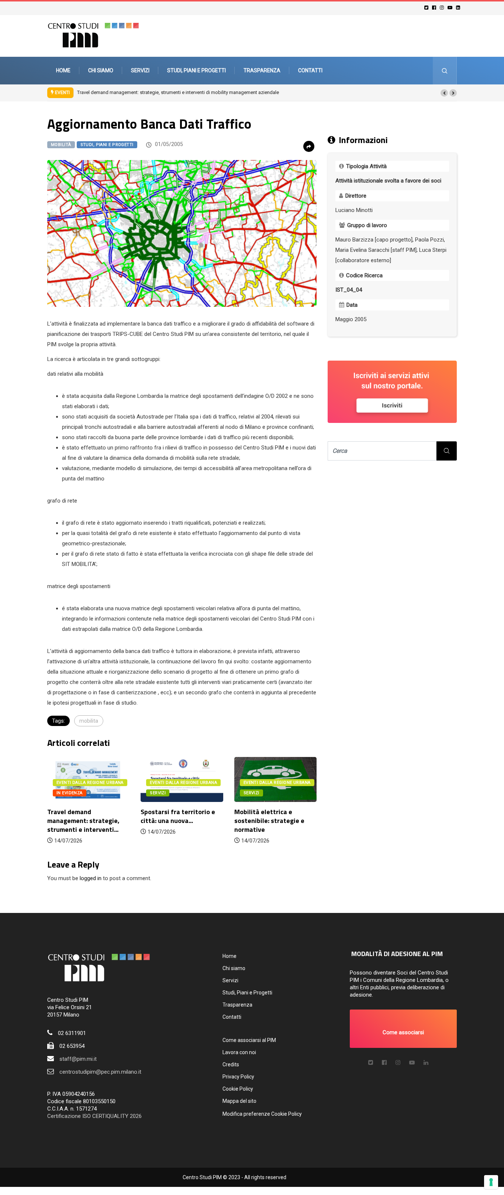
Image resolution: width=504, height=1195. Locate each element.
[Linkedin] (459, 7)
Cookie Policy (237, 1089)
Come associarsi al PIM (249, 1040)
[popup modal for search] (445, 70)
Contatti (310, 70)
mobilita (88, 721)
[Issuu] (426, 1062)
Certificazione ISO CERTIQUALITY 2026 (94, 1116)
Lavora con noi (239, 1052)
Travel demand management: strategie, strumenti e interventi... (83, 820)
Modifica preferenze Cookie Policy (262, 1114)
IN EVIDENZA (69, 793)
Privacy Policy (238, 1077)
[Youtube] (451, 7)
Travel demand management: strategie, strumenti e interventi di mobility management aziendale (178, 92)
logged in (90, 878)
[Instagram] (443, 7)
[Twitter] (427, 7)
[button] (444, 93)
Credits (230, 1064)
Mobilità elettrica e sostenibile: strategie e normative (269, 820)
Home (63, 70)
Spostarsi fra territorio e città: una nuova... (178, 816)
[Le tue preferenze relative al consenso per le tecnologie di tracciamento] (491, 1182)
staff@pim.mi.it (78, 1059)
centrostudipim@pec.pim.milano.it (100, 1072)
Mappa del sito (239, 1101)
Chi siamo (100, 70)
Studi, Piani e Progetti (196, 70)
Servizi (140, 70)
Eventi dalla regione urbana (90, 782)
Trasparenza (262, 70)
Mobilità (61, 144)
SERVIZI (158, 793)
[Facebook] (435, 7)
